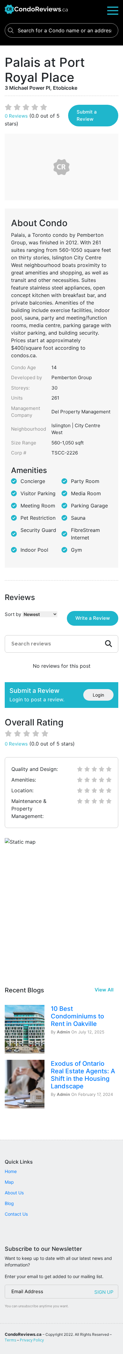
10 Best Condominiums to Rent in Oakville (77, 1016)
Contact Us (16, 1214)
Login (98, 695)
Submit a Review (87, 115)
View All (104, 990)
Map (9, 1182)
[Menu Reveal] (112, 10)
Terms (10, 1340)
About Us (14, 1192)
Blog (9, 1203)
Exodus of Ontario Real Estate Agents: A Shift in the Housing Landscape (83, 1075)
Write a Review (92, 618)
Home (11, 1171)
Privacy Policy (32, 1340)
